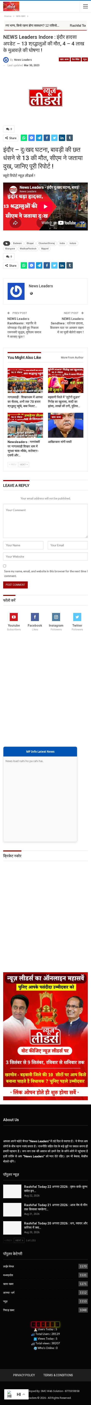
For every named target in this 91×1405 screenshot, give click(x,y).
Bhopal (30, 243)
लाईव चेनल (8, 1266)
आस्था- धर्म (8, 1292)
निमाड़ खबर (8, 1310)
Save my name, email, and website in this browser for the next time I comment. (46, 573)
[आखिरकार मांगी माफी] (65, 425)
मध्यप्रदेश (8, 1275)
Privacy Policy (24, 1375)
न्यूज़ (85, 59)
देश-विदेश (75, 59)
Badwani (17, 243)
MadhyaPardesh (28, 248)
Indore (73, 243)
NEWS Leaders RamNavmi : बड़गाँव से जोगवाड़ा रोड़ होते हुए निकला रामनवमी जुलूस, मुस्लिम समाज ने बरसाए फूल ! (24, 328)
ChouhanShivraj (47, 243)
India (62, 243)
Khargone (10, 248)
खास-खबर (64, 59)
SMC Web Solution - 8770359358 (60, 1391)
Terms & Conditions (58, 1375)
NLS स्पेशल (16, 372)
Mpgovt (44, 248)
